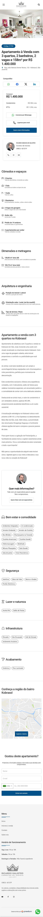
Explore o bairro (21, 734)
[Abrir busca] (39, 5)
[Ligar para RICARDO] (8, 155)
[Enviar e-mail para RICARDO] (19, 155)
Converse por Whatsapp (23, 115)
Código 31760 (8, 46)
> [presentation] (39, 26)
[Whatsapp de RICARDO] (13, 155)
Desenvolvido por (16, 911)
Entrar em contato (21, 793)
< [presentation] (3, 26)
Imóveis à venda (7, 826)
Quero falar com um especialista (21, 500)
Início (3, 821)
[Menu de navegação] (4, 4)
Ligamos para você (23, 122)
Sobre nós (5, 835)
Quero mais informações (21, 130)
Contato (4, 830)
